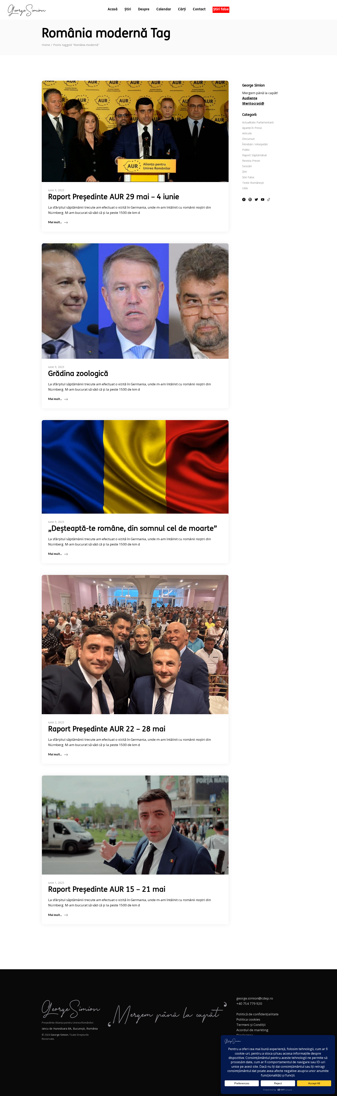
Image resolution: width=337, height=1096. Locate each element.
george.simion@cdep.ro (254, 998)
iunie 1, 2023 (56, 882)
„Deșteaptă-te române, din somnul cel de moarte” (132, 529)
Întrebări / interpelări (255, 144)
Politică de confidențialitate (257, 1014)
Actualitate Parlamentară (258, 122)
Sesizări (247, 166)
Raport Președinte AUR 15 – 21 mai (106, 890)
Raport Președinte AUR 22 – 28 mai (106, 729)
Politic (246, 150)
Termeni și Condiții (251, 1024)
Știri (244, 171)
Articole (247, 133)
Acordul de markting (252, 1030)
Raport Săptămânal (254, 155)
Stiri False (248, 177)
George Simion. (60, 1034)
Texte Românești (253, 183)
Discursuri (248, 139)
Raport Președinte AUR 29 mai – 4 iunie (113, 197)
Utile (245, 188)
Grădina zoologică (78, 374)
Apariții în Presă (252, 128)
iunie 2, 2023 (56, 722)
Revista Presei (251, 160)
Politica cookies (248, 1019)
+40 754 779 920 (249, 1003)
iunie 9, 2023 (56, 190)
